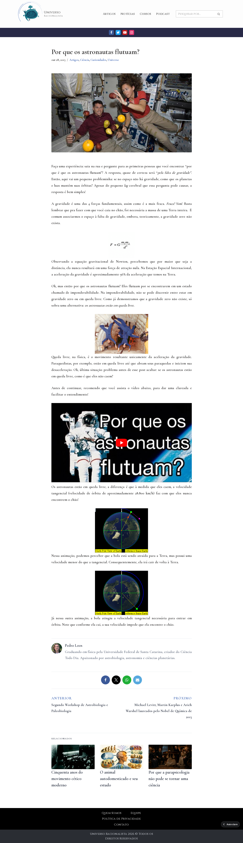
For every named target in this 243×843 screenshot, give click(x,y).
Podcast (163, 14)
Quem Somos (112, 813)
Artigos (109, 14)
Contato (121, 825)
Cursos (145, 14)
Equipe (136, 813)
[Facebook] (111, 32)
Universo (113, 60)
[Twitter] (118, 32)
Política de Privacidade (121, 819)
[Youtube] (124, 32)
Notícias (128, 14)
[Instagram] (131, 32)
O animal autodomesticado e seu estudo (119, 779)
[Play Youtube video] (121, 442)
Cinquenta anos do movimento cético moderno (67, 779)
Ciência (84, 60)
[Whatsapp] (126, 679)
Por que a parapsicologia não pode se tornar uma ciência (169, 779)
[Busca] (219, 13)
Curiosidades (98, 60)
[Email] (137, 679)
